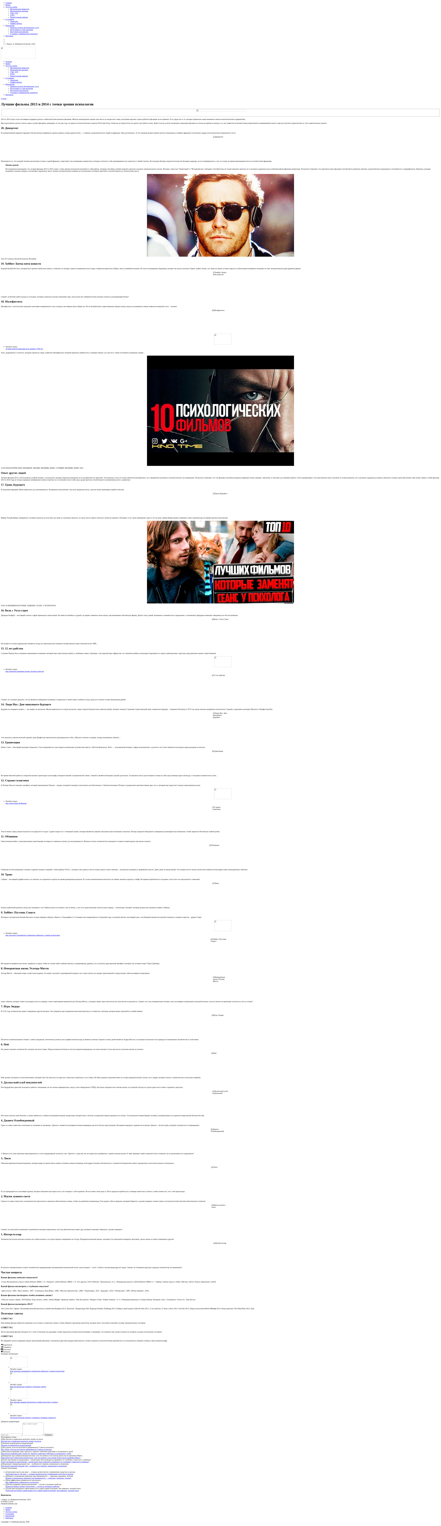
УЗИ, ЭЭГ (14, 13)
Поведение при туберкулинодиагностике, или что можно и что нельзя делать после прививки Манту (41, 1458)
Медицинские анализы (19, 11)
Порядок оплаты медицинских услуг (24, 28)
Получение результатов (19, 32)
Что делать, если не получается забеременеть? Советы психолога (26, 1449)
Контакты (9, 36)
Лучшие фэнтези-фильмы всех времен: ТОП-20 (24, 349)
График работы (16, 23)
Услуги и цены (11, 7)
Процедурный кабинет (19, 17)
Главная (9, 3)
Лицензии (14, 21)
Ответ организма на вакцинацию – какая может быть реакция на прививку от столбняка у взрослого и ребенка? (45, 1462)
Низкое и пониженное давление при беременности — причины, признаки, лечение (38, 1478)
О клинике (10, 19)
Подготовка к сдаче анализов (21, 30)
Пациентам (10, 26)
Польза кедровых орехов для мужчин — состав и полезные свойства (32, 1486)
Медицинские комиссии (19, 9)
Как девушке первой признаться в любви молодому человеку (34, 1402)
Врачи (8, 5)
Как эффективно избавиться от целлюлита (22, 1482)
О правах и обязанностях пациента (24, 34)
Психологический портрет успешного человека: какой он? (33, 1418)
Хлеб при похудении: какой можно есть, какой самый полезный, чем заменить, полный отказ (42, 1491)
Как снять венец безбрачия (16, 803)
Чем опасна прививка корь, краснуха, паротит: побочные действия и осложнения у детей (36, 1454)
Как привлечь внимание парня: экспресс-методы (25, 671)
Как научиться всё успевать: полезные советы (28, 1387)
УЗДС (12, 15)
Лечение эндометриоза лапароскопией (16, 1445)
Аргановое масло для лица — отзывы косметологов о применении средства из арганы (39, 1474)
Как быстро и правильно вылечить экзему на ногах (21, 1441)
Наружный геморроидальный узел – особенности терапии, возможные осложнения (34, 1466)
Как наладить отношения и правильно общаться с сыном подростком (33, 935)
